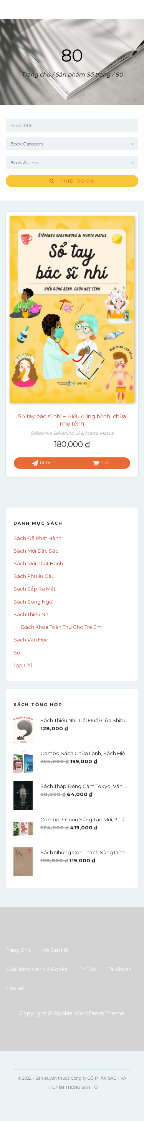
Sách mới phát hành (38, 563)
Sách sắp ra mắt (34, 589)
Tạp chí (22, 665)
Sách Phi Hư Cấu (34, 576)
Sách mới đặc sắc (35, 551)
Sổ (16, 652)
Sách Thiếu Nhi (31, 614)
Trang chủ (36, 74)
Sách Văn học (30, 639)
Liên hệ (15, 988)
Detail (47, 462)
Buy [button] (105, 462)
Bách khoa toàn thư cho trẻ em (61, 627)
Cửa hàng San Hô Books (36, 969)
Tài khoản (120, 969)
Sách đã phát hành (37, 538)
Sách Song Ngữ (33, 602)
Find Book (74, 181)
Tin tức (87, 969)
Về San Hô (55, 950)
